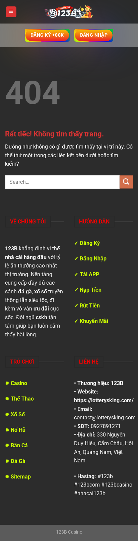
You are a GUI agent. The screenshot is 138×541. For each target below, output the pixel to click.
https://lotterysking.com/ (104, 400)
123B (117, 383)
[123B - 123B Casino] (69, 11)
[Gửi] (126, 182)
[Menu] (11, 11)
